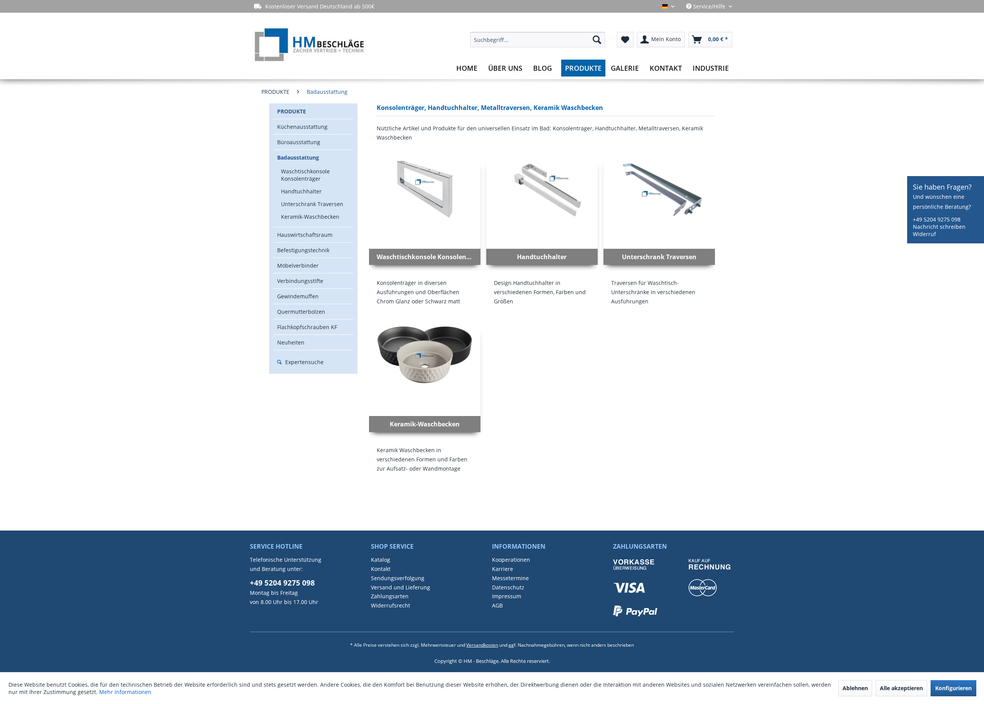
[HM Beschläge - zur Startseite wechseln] (309, 45)
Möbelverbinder (298, 265)
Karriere (502, 569)
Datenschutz (508, 587)
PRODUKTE (291, 111)
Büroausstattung (298, 142)
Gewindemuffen (298, 296)
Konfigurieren (953, 688)
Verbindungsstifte (300, 281)
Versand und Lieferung (400, 587)
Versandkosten (482, 645)
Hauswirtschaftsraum (304, 234)
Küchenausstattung (302, 126)
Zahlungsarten (390, 596)
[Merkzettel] (625, 39)
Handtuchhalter (301, 191)
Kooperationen (511, 559)
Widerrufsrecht (390, 605)
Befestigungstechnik (303, 250)
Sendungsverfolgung (397, 578)
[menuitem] (537, 39)
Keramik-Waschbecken (310, 216)
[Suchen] (597, 39)
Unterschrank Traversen (312, 204)
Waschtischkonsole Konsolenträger (305, 175)
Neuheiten (290, 342)
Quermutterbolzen (301, 311)
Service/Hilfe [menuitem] (709, 6)
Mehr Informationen (125, 692)
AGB (497, 605)
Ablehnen (855, 688)
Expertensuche (304, 362)
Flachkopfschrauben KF (307, 327)
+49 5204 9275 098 (282, 583)
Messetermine (510, 578)
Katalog (380, 559)
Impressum (506, 596)
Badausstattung (298, 157)
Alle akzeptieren (901, 688)
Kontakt (381, 569)
